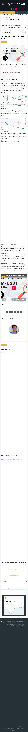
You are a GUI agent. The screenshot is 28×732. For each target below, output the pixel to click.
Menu (3, 12)
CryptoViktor (6, 32)
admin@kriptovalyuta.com (12, 728)
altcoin (4, 42)
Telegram (20, 728)
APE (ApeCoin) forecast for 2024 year (11, 456)
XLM (5, 345)
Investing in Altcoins (11, 622)
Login (25, 581)
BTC (7, 598)
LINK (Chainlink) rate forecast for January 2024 (13, 562)
